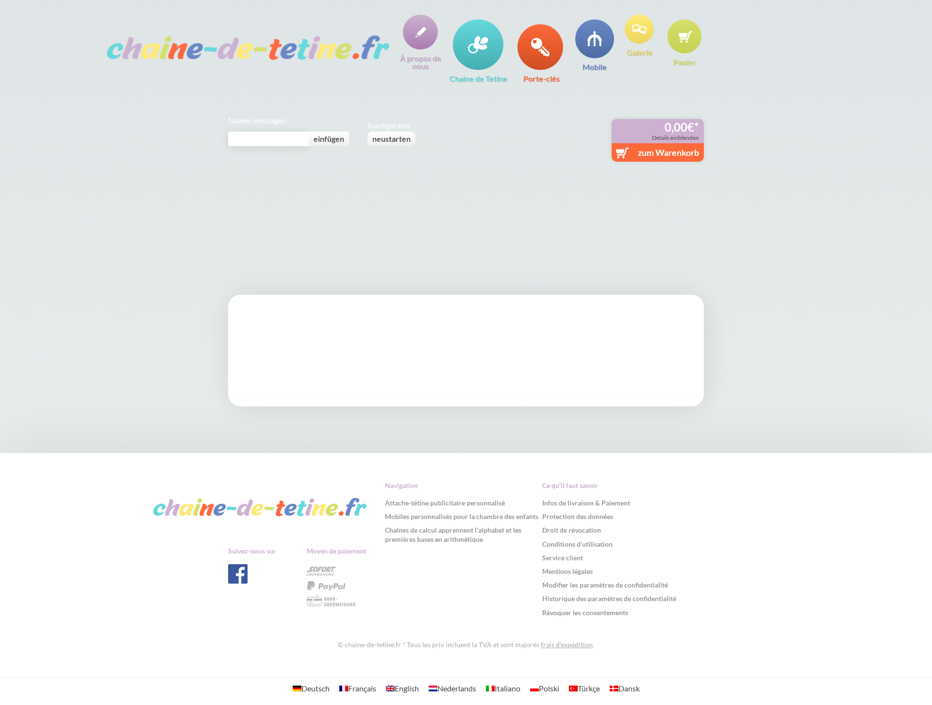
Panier (684, 61)
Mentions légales (567, 571)
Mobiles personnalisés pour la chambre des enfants (461, 516)
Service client (562, 558)
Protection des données (577, 516)
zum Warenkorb (668, 152)
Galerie (639, 52)
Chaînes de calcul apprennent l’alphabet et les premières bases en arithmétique (453, 534)
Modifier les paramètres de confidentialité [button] (605, 585)
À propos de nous (420, 61)
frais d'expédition (567, 644)
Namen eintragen (257, 120)
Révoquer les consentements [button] (585, 612)
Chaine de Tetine (478, 78)
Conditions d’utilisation (577, 544)
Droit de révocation (571, 530)
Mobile (594, 66)
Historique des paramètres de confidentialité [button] (609, 598)
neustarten (391, 138)
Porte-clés (541, 78)
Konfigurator (389, 125)
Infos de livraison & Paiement (586, 503)
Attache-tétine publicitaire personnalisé (445, 503)
